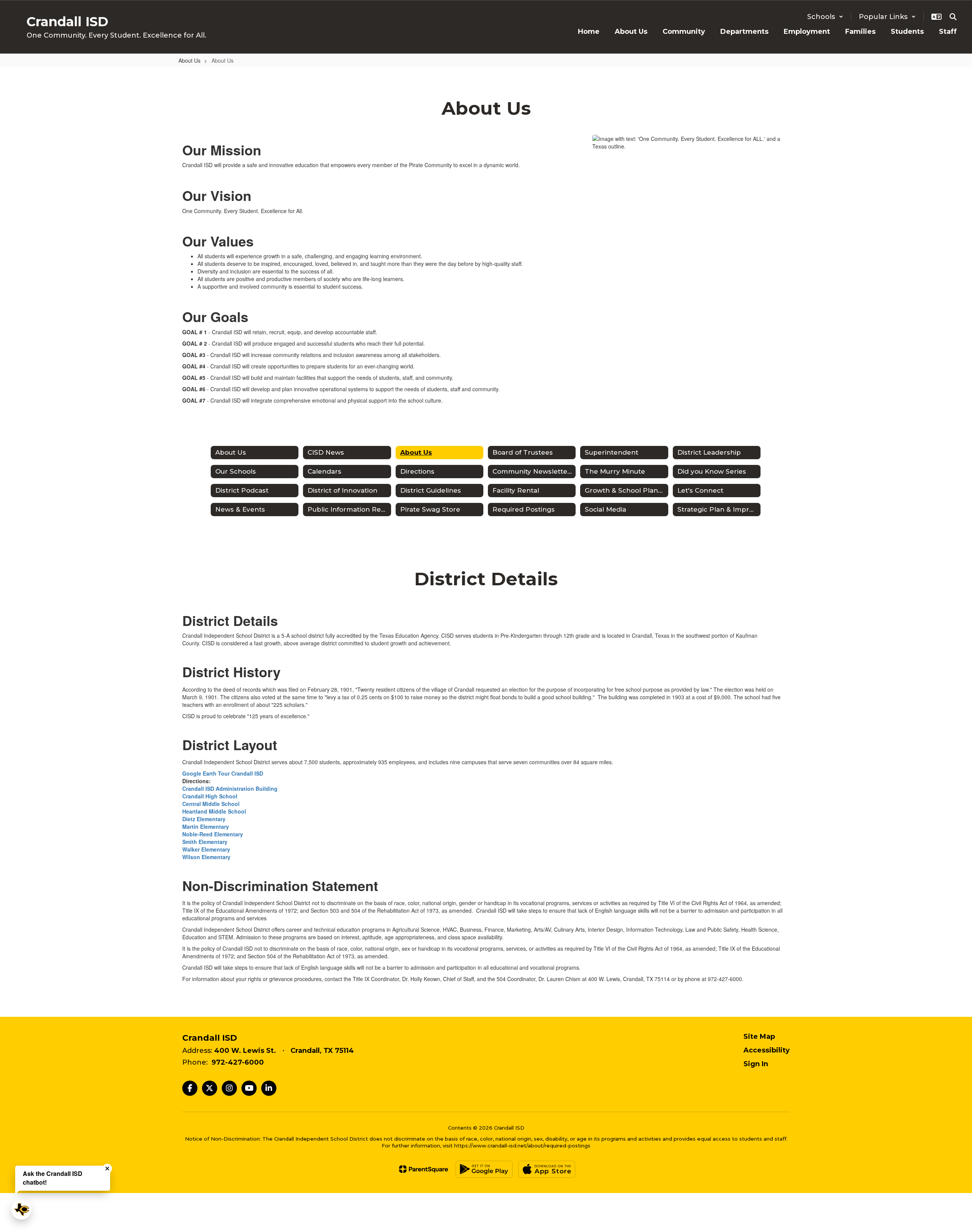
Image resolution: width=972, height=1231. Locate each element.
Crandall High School (209, 796)
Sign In (755, 1064)
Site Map (759, 1036)
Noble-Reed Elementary (212, 834)
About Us (189, 60)
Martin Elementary (205, 826)
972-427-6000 (237, 1062)
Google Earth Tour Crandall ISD (222, 773)
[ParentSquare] (423, 1169)
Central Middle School (211, 803)
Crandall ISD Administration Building (230, 788)
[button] (825, 17)
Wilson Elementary (206, 857)
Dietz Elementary (204, 819)
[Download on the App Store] (546, 1169)
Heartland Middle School (214, 811)
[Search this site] (953, 17)
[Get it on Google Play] (484, 1169)
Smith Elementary (204, 841)
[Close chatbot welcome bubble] (107, 1168)
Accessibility (766, 1050)
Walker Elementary (206, 849)
